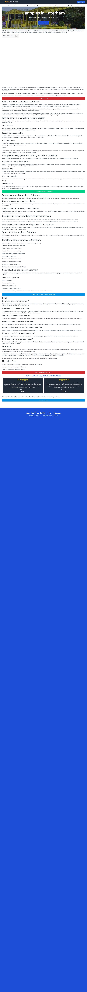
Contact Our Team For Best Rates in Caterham (43, 294)
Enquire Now (43, 404)
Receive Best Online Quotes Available (43, 191)
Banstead (17, 369)
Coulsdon (8, 369)
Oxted (3, 369)
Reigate (23, 369)
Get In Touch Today (44, 98)
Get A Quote (43, 23)
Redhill (13, 369)
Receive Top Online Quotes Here (43, 372)
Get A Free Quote (43, 400)
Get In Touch (81, 2)
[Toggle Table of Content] (15, 36)
